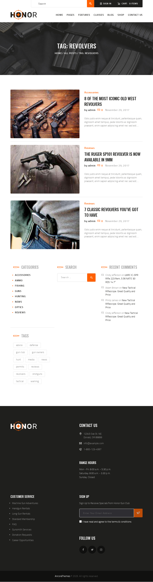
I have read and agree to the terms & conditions (106, 521)
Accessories (91, 92)
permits (20, 366)
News (18, 301)
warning (35, 381)
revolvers (20, 374)
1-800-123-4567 (92, 449)
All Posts (70, 53)
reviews (35, 366)
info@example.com (94, 443)
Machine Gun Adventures (25, 503)
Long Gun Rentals (21, 513)
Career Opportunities (23, 540)
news (44, 359)
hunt (18, 359)
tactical (20, 381)
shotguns (37, 374)
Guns (18, 291)
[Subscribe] (138, 513)
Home (58, 53)
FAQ (14, 524)
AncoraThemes (62, 576)
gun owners (38, 352)
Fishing (19, 285)
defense (34, 345)
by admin (90, 110)
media (31, 359)
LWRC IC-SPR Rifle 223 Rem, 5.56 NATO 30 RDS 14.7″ (121, 278)
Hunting (20, 296)
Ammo (19, 280)
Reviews (89, 148)
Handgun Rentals (21, 508)
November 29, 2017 (117, 110)
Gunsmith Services (21, 529)
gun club (20, 352)
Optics (19, 307)
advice (19, 345)
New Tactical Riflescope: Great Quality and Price (120, 291)
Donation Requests (22, 534)
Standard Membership (23, 519)
